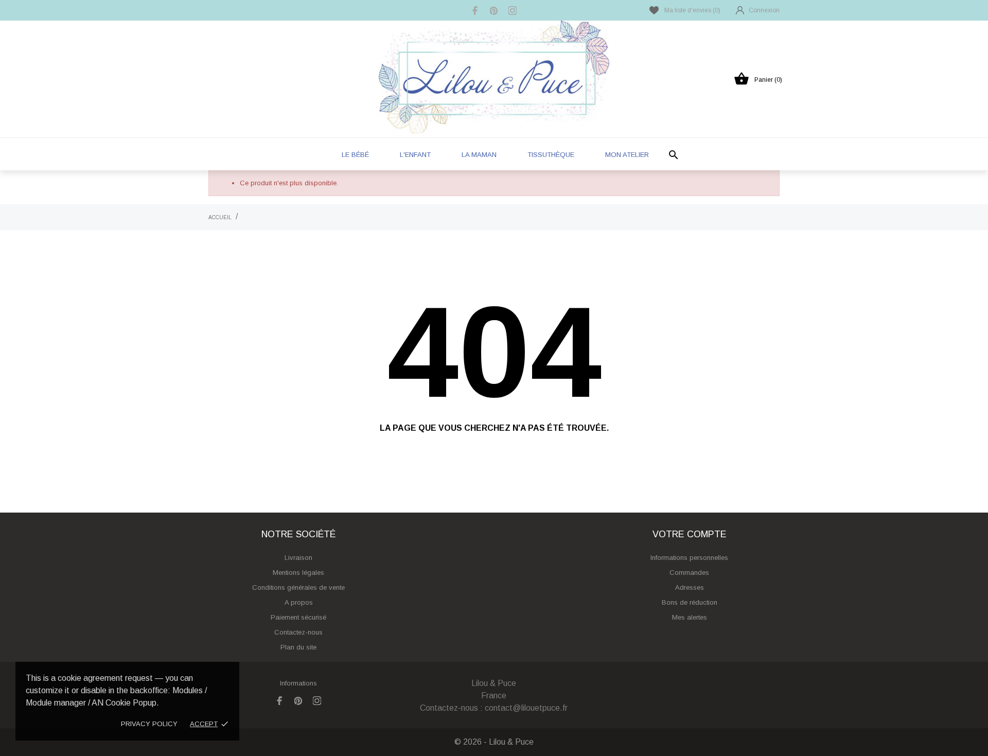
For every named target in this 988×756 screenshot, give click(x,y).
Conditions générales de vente (298, 587)
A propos (299, 602)
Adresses (689, 587)
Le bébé (355, 155)
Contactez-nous (298, 632)
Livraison (298, 557)
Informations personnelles (689, 557)
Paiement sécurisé (298, 617)
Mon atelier (627, 155)
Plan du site (298, 647)
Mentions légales (298, 572)
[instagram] (512, 10)
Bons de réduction (689, 602)
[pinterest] (494, 10)
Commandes (689, 572)
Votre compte (689, 534)
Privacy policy (149, 724)
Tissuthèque (550, 155)
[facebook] (475, 10)
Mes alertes (689, 617)
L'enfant (415, 155)
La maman (479, 155)
